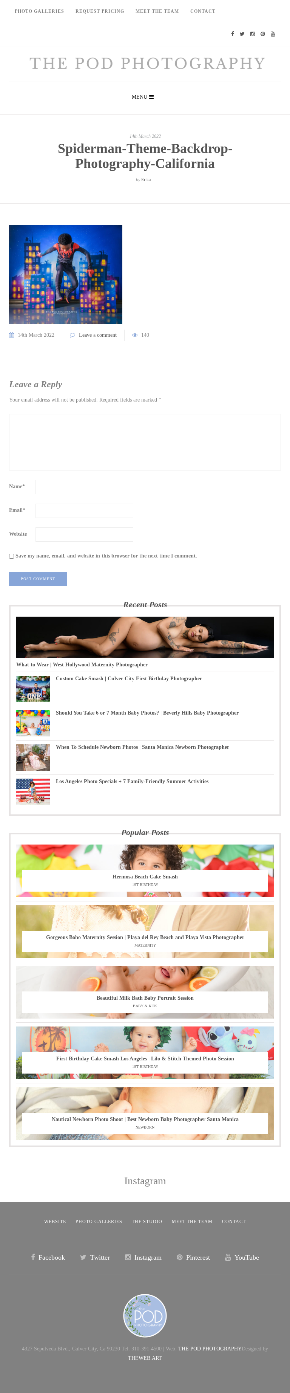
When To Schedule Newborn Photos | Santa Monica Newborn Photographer (142, 747)
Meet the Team (192, 1221)
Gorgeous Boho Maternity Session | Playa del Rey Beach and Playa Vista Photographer (145, 937)
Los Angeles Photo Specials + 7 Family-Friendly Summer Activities (132, 781)
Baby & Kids (145, 1006)
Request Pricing (100, 11)
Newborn (145, 1127)
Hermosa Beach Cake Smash (145, 877)
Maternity (145, 945)
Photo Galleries (39, 11)
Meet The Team (157, 11)
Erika (146, 179)
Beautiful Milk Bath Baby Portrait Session (145, 998)
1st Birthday (145, 885)
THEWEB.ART (145, 1358)
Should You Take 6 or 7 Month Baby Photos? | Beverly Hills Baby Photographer (147, 713)
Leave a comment (98, 335)
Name (17, 486)
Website (18, 534)
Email (17, 510)
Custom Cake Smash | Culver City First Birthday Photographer (129, 678)
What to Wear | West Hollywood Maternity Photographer (82, 664)
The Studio (147, 1221)
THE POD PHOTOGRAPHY (210, 1349)
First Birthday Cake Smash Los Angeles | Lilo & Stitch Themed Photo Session (145, 1059)
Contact (203, 11)
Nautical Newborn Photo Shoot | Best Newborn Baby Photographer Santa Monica (145, 1119)
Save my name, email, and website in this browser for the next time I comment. (106, 556)
